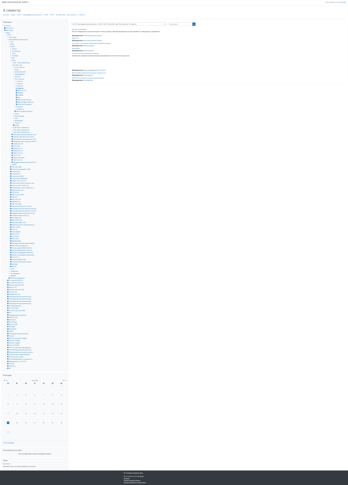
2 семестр (19, 81)
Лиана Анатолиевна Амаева (92, 40)
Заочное (17, 76)
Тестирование (15, 273)
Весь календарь (9, 443)
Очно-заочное (71, 15)
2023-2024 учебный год (21, 132)
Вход (343, 2)
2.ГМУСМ (15, 56)
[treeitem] (35, 197)
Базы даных (76, 48)
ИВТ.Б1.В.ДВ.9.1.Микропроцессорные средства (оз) (89, 73)
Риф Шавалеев (88, 75)
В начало (6, 15)
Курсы (13, 15)
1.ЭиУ (13, 53)
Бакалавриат (19, 120)
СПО (16, 118)
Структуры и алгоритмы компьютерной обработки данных (91, 43)
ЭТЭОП (14, 164)
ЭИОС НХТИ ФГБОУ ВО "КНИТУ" (15, 2)
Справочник (14, 271)
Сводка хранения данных (132, 480)
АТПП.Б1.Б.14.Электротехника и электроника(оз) (88, 78)
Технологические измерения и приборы (85, 53)
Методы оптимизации (79, 29)
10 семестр (20, 109)
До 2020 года (60, 15)
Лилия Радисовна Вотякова (92, 35)
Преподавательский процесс (32, 15)
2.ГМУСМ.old (16, 51)
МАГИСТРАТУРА (20, 72)
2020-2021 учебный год (21, 127)
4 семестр (19, 86)
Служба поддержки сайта (134, 473)
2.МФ (12, 44)
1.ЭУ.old (14, 49)
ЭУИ (13, 58)
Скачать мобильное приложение (135, 482)
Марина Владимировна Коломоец (94, 70)
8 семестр (19, 107)
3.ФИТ (46, 15)
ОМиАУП (13, 276)
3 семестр (19, 83)
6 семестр (81, 15)
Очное (17, 70)
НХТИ (19, 15)
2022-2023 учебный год (21, 130)
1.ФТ (11, 42)
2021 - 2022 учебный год (21, 63)
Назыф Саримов (88, 45)
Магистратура (19, 116)
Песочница (12, 37)
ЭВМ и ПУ (75, 38)
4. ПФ (12, 269)
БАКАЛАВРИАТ (20, 74)
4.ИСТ (52, 15)
